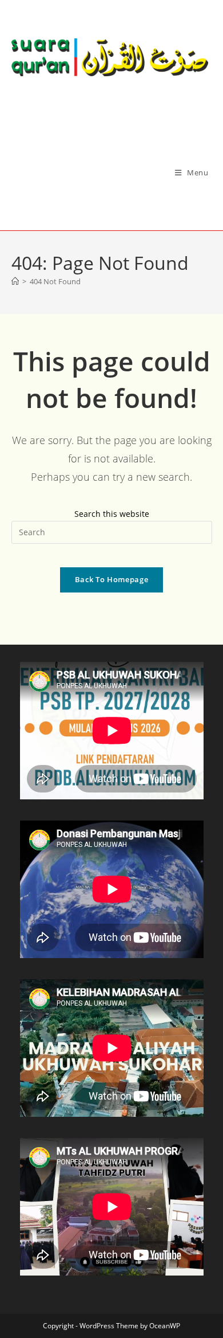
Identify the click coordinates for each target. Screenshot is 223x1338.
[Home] (15, 281)
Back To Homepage (111, 579)
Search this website (111, 513)
